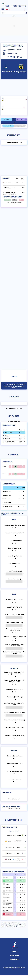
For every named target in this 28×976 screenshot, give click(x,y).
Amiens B (19, 853)
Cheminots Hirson (19, 841)
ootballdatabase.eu (15, 6)
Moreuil (19, 847)
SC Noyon (9, 847)
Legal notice (14, 948)
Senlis (9, 841)
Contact (14, 951)
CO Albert (9, 835)
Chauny (19, 835)
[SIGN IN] (25, 9)
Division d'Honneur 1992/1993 (14, 45)
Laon (9, 859)
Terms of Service (14, 955)
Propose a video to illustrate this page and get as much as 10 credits (14, 386)
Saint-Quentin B (19, 859)
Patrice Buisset (9, 183)
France (9, 51)
